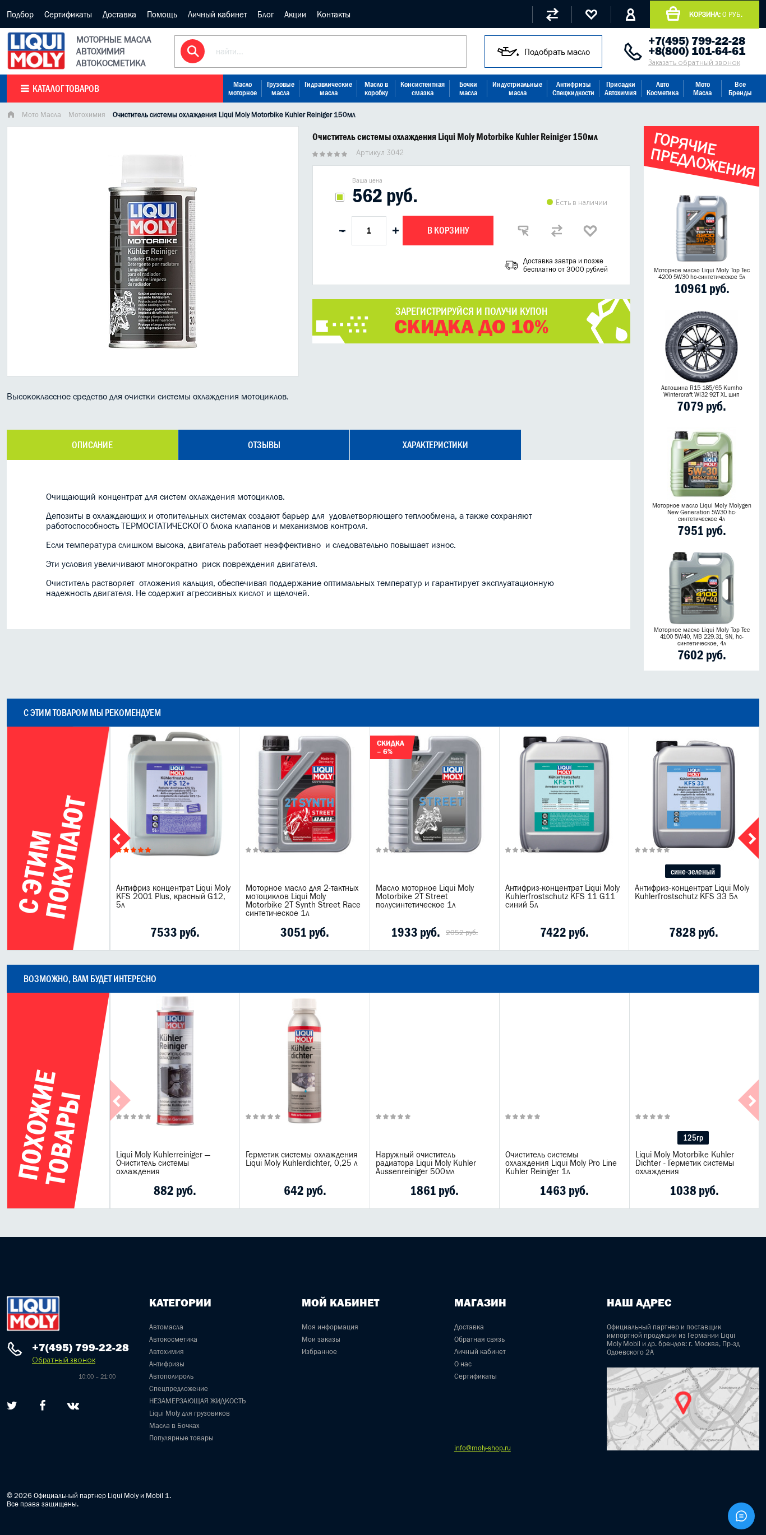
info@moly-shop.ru (482, 1448)
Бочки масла (468, 88)
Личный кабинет (217, 14)
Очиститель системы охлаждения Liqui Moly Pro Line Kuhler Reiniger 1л (561, 1162)
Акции (295, 14)
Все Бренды (740, 88)
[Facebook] (42, 1405)
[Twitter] (12, 1405)
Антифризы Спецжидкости (573, 88)
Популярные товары (181, 1438)
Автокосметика (173, 1339)
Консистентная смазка (422, 88)
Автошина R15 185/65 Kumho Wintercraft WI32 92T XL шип (701, 391)
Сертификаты (68, 14)
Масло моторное (242, 88)
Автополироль (171, 1376)
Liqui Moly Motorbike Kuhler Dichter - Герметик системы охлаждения (684, 1162)
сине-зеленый (693, 871)
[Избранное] (591, 14)
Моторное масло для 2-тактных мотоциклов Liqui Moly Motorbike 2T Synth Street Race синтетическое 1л (303, 900)
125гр (693, 1137)
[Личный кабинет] (630, 14)
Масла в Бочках (174, 1425)
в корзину (175, 807)
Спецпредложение (178, 1388)
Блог (265, 14)
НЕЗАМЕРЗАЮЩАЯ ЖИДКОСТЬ (197, 1401)
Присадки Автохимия (620, 88)
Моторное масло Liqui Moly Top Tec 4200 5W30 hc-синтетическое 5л (702, 273)
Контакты (333, 14)
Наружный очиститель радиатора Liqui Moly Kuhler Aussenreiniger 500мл (426, 1162)
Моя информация (330, 1327)
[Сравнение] (551, 14)
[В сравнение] (557, 230)
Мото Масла (702, 88)
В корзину (448, 230)
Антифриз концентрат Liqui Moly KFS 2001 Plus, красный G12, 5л (173, 896)
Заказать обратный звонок (694, 62)
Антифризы (166, 1364)
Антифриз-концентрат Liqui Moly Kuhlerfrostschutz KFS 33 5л (692, 891)
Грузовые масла (280, 88)
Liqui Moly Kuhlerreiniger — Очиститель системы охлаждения (163, 1162)
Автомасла (166, 1327)
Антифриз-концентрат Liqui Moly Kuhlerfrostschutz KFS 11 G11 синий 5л (562, 896)
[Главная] (11, 115)
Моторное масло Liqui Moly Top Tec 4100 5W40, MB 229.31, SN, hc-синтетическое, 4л (702, 636)
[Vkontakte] (73, 1405)
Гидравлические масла (328, 88)
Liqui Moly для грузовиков (189, 1413)
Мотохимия (86, 114)
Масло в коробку (376, 88)
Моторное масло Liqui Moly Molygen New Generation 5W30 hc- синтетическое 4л (701, 512)
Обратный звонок (63, 1360)
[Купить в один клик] (523, 230)
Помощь (162, 14)
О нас (463, 1364)
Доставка (119, 14)
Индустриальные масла (517, 88)
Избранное (319, 1351)
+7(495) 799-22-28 (696, 41)
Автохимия (166, 1351)
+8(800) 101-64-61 (696, 51)
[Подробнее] (222, 932)
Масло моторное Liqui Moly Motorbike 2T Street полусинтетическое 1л (425, 896)
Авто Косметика (663, 88)
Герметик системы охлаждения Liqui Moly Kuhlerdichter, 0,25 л (302, 1158)
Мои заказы (321, 1339)
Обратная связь (479, 1339)
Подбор (20, 14)
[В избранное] (590, 231)
